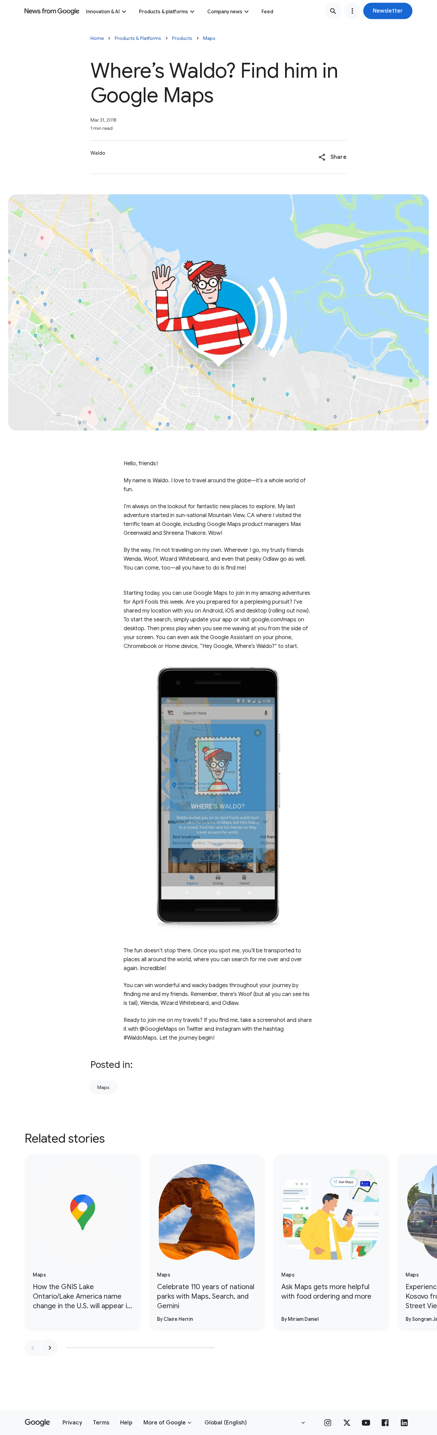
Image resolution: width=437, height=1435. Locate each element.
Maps (209, 38)
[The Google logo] (37, 1423)
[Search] (333, 11)
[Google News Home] (52, 11)
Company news (224, 12)
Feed (267, 12)
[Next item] (50, 1348)
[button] (387, 11)
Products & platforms (163, 12)
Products (182, 38)
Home (97, 38)
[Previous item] (33, 1348)
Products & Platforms (138, 38)
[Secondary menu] (352, 11)
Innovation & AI (103, 12)
